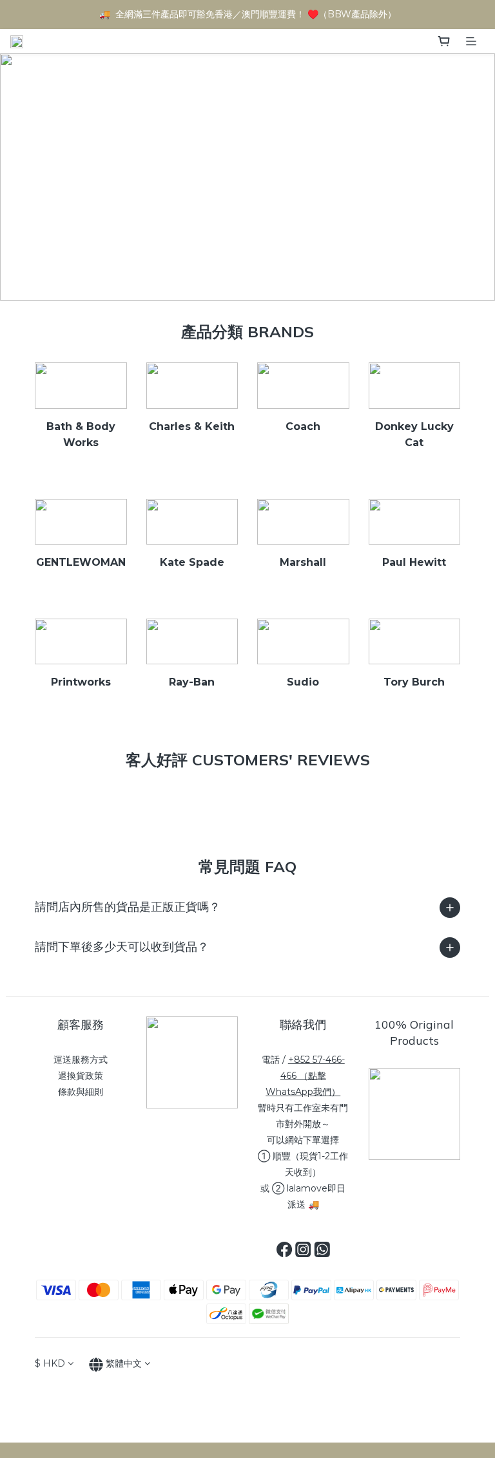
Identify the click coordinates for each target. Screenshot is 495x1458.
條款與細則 (80, 1092)
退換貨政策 (80, 1075)
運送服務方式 (80, 1059)
